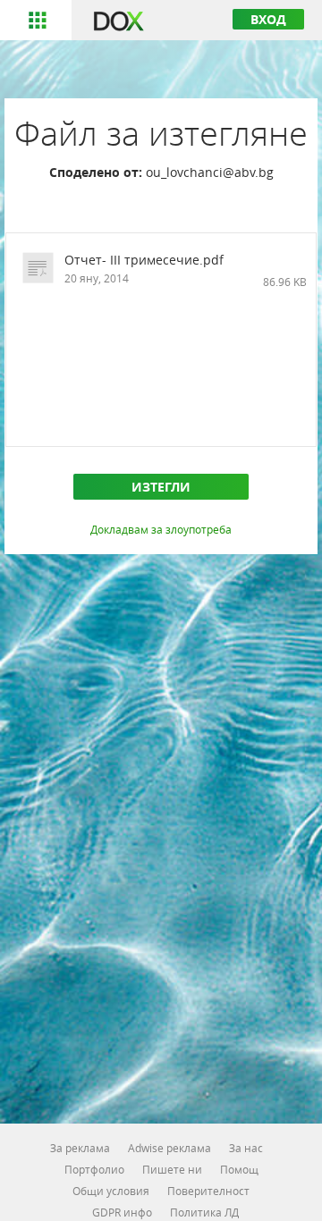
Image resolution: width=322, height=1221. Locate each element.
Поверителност (208, 1190)
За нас (246, 1148)
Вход (268, 19)
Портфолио (94, 1169)
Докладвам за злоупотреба (161, 529)
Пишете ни (172, 1169)
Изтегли (161, 486)
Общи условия (110, 1190)
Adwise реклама (169, 1148)
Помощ (239, 1169)
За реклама (80, 1148)
